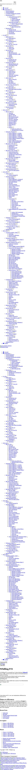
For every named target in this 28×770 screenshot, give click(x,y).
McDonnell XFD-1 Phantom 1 (16, 640)
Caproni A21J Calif (13, 476)
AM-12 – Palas (12, 514)
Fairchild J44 (9, 609)
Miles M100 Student (13, 581)
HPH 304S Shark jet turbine (15, 425)
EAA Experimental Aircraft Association (12, 741)
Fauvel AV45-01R (13, 438)
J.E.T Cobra (8, 382)
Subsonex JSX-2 (12, 455)
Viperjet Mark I (12, 607)
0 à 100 (4, 376)
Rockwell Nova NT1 (13, 655)
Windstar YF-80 (12, 371)
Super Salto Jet (12, 457)
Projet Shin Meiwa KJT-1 (17, 596)
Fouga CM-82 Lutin (16, 532)
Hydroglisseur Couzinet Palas (18, 541)
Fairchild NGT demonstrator (15, 485)
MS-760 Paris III (12, 585)
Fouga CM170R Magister (14, 570)
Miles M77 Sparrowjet (14, 518)
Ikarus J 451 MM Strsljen (14, 580)
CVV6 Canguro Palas (14, 516)
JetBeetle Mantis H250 (11, 498)
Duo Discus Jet (12, 420)
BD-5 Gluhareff (15, 363)
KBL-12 (13, 527)
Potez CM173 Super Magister (15, 590)
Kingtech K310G (10, 440)
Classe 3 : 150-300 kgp (8, 725)
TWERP (11, 432)
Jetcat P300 (8, 397)
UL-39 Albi (11, 373)
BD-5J (4, 742)
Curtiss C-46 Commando (17, 538)
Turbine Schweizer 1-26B (14, 393)
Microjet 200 (11, 486)
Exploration (7, 353)
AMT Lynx (8, 502)
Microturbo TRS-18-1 (11, 489)
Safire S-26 (11, 645)
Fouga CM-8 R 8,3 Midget (15, 508)
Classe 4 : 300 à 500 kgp (8, 736)
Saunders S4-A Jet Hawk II (15, 372)
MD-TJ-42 (8, 426)
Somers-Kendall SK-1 (14, 517)
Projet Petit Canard (13, 479)
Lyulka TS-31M (9, 434)
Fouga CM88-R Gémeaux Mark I (16, 470)
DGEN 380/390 (9, 627)
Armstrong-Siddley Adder (12, 555)
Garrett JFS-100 (9, 400)
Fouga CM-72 (14, 531)
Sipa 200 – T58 (12, 613)
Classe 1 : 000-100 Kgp (8, 723)
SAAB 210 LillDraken (14, 558)
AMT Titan (8, 414)
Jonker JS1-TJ (12, 427)
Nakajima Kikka (12, 626)
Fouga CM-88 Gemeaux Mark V (16, 562)
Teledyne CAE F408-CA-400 (12, 636)
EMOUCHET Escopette (17, 366)
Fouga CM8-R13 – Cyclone (15, 464)
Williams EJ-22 (9, 643)
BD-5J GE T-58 (12, 623)
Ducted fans (8, 370)
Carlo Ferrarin (6, 716)
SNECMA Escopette (13, 364)
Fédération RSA (6, 739)
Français (6, 752)
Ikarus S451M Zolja (13, 522)
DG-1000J (11, 418)
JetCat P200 (8, 389)
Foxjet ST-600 (12, 653)
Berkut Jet (11, 617)
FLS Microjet (12, 447)
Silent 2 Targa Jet (12, 416)
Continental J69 (9, 600)
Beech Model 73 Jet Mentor (15, 602)
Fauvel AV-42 (14, 530)
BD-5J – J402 (12, 552)
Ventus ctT (11, 386)
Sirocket (10, 395)
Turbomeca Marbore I (11, 545)
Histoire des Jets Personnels (9, 738)
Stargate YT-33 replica (14, 605)
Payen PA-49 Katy (13, 512)
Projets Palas (11, 526)
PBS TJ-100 (8, 444)
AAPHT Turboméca (7, 746)
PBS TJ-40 (8, 431)
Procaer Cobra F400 (13, 586)
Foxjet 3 (10, 654)
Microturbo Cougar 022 (11, 493)
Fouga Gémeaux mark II (14, 546)
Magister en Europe (15, 573)
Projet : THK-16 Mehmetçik (15, 472)
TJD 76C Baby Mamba (11, 421)
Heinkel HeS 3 (9, 553)
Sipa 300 (11, 511)
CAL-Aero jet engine (10, 548)
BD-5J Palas (11, 505)
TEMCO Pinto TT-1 (13, 604)
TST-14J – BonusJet (13, 452)
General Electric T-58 (11, 612)
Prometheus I (12, 439)
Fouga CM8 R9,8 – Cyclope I (15, 468)
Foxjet (10, 458)
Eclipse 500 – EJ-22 (13, 644)
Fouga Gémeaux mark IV (14, 544)
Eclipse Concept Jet (13, 635)
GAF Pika (11, 557)
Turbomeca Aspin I (10, 543)
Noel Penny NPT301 (10, 495)
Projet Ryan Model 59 (16, 599)
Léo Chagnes (6, 718)
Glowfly (10, 417)
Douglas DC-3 (14, 539)
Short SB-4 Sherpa (13, 520)
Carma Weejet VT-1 (13, 608)
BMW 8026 (8, 380)
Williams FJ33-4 (9, 658)
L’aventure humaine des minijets (13, 357)
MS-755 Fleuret (12, 582)
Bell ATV (11, 611)
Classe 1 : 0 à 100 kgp (8, 732)
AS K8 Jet (11, 441)
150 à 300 (5, 500)
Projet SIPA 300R (15, 595)
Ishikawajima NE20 (10, 625)
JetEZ (10, 618)
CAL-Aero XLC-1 (13, 549)
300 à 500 (5, 554)
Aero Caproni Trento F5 (14, 513)
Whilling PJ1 (14, 361)
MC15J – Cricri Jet (13, 384)
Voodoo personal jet (13, 503)
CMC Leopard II (12, 648)
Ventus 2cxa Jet (12, 413)
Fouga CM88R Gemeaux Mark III (16, 568)
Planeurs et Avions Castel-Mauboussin (11, 743)
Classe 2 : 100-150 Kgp (8, 724)
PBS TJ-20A (9, 429)
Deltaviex (11, 567)
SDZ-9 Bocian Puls (15, 368)
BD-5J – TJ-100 (12, 448)
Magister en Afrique (16, 571)
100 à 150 (5, 443)
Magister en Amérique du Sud (18, 572)
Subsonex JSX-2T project (17, 462)
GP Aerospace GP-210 (14, 629)
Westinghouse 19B (10, 639)
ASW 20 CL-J (12, 408)
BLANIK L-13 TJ (13, 450)
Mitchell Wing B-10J (13, 402)
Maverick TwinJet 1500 (14, 614)
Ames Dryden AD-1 (13, 482)
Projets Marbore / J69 (13, 591)
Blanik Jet (11, 390)
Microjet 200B (12, 490)
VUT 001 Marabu (13, 453)
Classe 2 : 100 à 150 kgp (8, 733)
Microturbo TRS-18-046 (11, 481)
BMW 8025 (8, 377)
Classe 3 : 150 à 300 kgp (8, 734)
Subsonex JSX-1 (12, 454)
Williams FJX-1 (9, 646)
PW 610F (8, 632)
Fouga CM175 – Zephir (14, 576)
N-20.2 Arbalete (12, 471)
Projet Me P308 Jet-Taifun (17, 598)
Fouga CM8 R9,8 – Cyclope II (16, 507)
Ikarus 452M (11, 523)
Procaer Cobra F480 (13, 588)
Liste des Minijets (10, 356)
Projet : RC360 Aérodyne (14, 473)
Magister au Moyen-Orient (17, 575)
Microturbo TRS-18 (10, 475)
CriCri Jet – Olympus (13, 412)
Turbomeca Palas (9, 504)
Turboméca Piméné (10, 463)
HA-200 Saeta (12, 577)
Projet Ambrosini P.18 (16, 593)
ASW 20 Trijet (12, 409)
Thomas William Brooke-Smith (10, 715)
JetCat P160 (8, 385)
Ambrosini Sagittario (13, 566)
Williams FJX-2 (9, 649)
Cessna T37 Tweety (13, 603)
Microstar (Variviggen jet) (14, 488)
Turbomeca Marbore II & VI (12, 564)
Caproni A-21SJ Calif (13, 484)
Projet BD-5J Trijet (13, 403)
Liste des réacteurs (10, 354)
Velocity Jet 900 (12, 620)
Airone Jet (13, 534)
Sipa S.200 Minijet (13, 509)
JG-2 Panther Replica (13, 622)
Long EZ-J (11, 621)
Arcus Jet (11, 445)
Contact (6, 659)
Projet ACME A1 (13, 563)
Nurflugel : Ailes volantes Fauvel (10, 747)
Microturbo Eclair (10, 436)
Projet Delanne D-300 (16, 594)
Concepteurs (7, 756)
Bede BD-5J (11, 477)
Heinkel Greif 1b (12, 381)
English (6, 753)
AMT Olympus (9, 407)
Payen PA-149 (14, 535)
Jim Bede (5, 714)
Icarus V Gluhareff (15, 362)
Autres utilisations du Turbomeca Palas (17, 536)
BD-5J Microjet (12, 494)
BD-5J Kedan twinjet (13, 449)
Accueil (6, 352)
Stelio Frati (5, 713)
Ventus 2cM (11, 388)
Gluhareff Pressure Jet (14, 359)
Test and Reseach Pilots (8, 744)
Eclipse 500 (11, 634)
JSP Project (11, 630)
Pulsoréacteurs (9, 358)
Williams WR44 (9, 652)
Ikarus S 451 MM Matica (14, 579)
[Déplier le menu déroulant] (12, 370)
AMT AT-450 (9, 404)
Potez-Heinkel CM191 (14, 589)
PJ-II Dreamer (12, 375)
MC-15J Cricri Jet (13, 391)
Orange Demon (12, 399)
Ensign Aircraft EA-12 (14, 657)
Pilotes (2, 756)
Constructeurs (14, 756)
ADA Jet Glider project (14, 499)
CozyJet (10, 616)
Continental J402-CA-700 (12, 550)
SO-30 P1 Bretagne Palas (17, 540)
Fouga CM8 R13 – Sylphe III (15, 467)
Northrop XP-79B (13, 641)
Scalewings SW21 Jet (16, 461)
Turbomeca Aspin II (10, 561)
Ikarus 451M (11, 521)
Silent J (10, 406)
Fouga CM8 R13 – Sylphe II (15, 466)
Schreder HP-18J (12, 398)
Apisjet (10, 394)
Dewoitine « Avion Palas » (17, 529)
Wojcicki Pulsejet (12, 367)
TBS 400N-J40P (9, 423)
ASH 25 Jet (11, 411)
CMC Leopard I (12, 497)
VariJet (10, 525)
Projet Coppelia (12, 559)
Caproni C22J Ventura (14, 491)
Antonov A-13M (12, 435)
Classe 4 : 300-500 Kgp (8, 727)
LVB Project (11, 631)
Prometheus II (12, 480)
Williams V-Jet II (12, 650)
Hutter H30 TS (12, 379)
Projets (10, 459)
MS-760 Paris (12, 584)
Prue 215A (11, 422)
